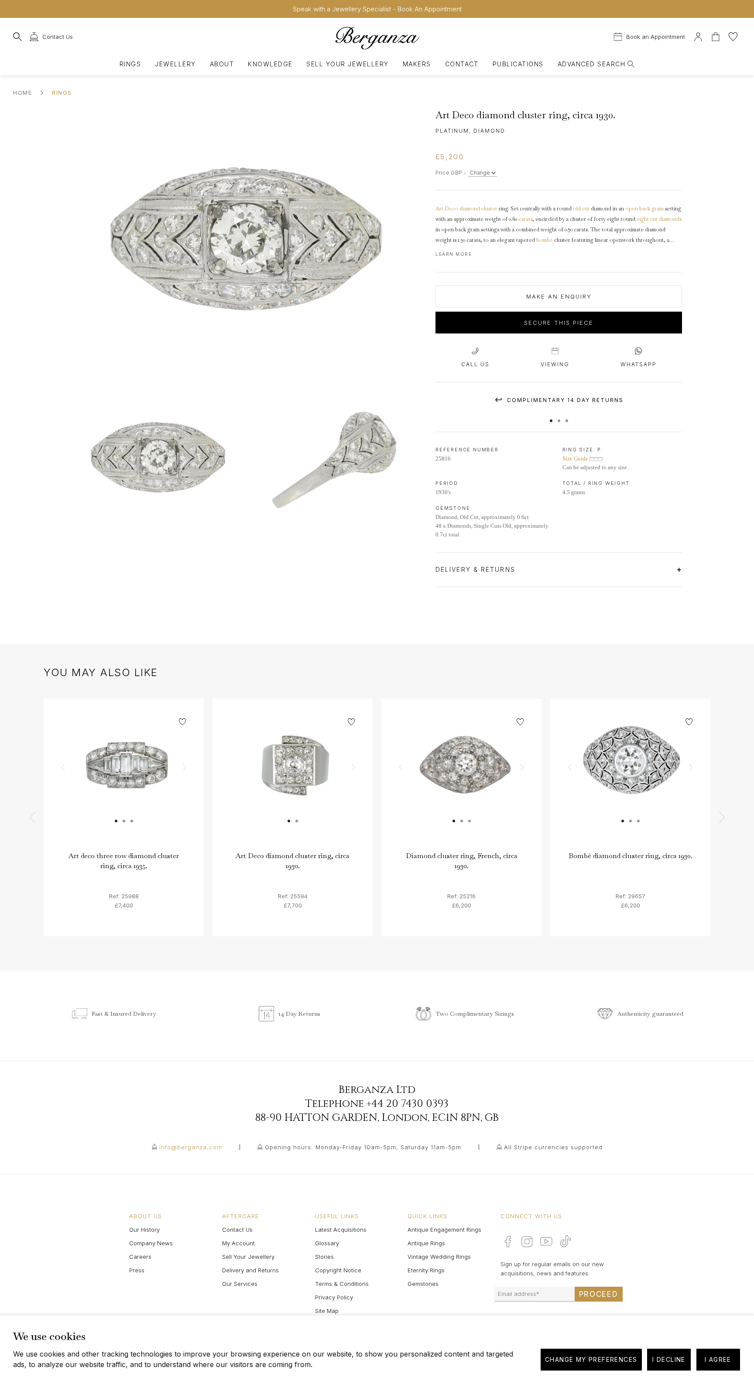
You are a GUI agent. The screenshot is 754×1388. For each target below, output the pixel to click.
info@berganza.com (190, 1147)
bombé (544, 240)
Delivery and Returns (250, 1270)
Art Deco (446, 208)
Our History (144, 1229)
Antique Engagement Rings (444, 1229)
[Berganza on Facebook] (507, 1241)
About (222, 64)
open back (637, 208)
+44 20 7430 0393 (408, 1104)
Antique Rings (426, 1243)
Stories (324, 1256)
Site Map (327, 1310)
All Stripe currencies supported (553, 1147)
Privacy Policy (334, 1297)
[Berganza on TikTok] (565, 1241)
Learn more (453, 254)
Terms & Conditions (342, 1283)
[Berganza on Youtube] (546, 1241)
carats (525, 219)
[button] (551, 416)
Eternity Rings (426, 1270)
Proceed (598, 1294)
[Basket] (716, 35)
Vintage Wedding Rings (439, 1256)
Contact (462, 64)
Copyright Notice (338, 1270)
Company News (151, 1243)
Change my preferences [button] (591, 1359)
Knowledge (270, 64)
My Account (238, 1243)
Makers (417, 64)
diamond (469, 208)
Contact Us (237, 1229)
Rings (130, 64)
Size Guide (575, 458)
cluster (489, 208)
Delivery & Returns (476, 569)
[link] (123, 779)
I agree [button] (718, 1359)
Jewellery (175, 64)
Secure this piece (558, 322)
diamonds (670, 219)
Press (136, 1270)
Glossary (327, 1243)
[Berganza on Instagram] (527, 1241)
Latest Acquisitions (341, 1229)
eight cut (647, 219)
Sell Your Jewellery (347, 64)
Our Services (239, 1283)
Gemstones (423, 1283)
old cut (581, 208)
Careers (140, 1256)
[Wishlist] (733, 35)
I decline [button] (668, 1359)
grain (657, 208)
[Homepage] (377, 37)
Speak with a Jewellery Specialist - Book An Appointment (377, 9)
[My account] (698, 35)
